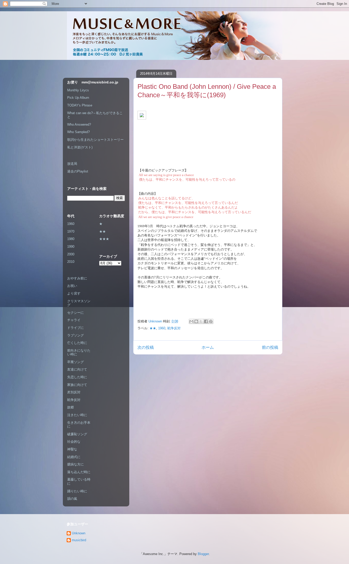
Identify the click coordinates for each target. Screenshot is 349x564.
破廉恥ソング (77, 434)
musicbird (79, 540)
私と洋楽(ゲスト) (79, 147)
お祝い (72, 286)
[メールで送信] (191, 321)
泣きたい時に (77, 415)
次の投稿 (145, 347)
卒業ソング (75, 362)
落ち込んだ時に (78, 472)
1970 (70, 231)
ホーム (208, 347)
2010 (70, 262)
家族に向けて (77, 385)
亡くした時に (77, 343)
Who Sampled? (78, 132)
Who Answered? (79, 124)
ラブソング (75, 335)
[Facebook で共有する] (205, 321)
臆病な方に (75, 464)
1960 (161, 328)
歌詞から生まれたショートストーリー (95, 140)
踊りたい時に (77, 491)
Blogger (203, 554)
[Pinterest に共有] (210, 321)
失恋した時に (77, 377)
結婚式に (73, 457)
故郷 (70, 407)
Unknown (78, 533)
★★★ (104, 239)
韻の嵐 (72, 499)
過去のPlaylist (77, 171)
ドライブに (75, 328)
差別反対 (73, 392)
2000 (70, 254)
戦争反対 (174, 328)
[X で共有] (201, 321)
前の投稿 (270, 347)
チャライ (73, 320)
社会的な (73, 441)
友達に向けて (77, 369)
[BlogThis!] (196, 321)
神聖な (72, 449)
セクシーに (75, 312)
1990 (70, 246)
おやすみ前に (77, 278)
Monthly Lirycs (78, 90)
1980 (70, 239)
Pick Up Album (78, 98)
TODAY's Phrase (79, 105)
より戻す (73, 293)
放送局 (72, 164)
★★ (152, 328)
